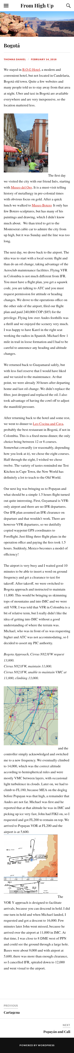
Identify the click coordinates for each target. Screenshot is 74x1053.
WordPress (46, 1045)
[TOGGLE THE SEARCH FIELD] (68, 5)
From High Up (37, 5)
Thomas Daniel (15, 59)
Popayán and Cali (56, 1031)
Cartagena (12, 1012)
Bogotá (12, 45)
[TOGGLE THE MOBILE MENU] (6, 5)
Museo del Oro (21, 187)
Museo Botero (42, 205)
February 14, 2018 (44, 59)
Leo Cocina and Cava (48, 423)
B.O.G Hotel (31, 69)
